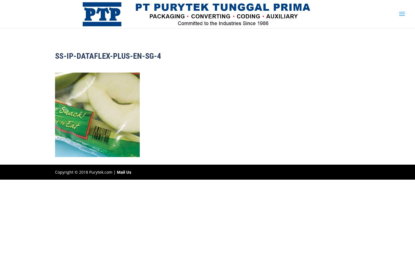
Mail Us (124, 172)
